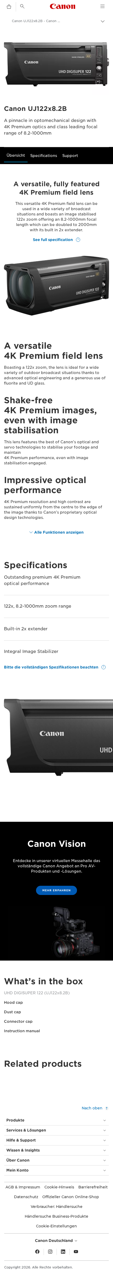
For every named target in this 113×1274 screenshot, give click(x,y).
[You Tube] (76, 1252)
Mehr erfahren (56, 890)
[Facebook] (37, 1252)
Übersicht (16, 155)
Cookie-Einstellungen (56, 1226)
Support (70, 156)
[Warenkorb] (9, 7)
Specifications (43, 156)
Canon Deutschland (54, 1240)
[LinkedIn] (63, 1252)
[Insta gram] (50, 1252)
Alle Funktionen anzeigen (59, 532)
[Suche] (22, 6)
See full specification (53, 240)
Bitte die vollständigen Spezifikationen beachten (51, 667)
